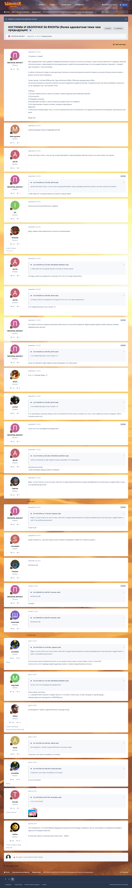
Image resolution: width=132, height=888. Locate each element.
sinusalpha (15, 546)
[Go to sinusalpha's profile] (15, 539)
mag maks (15, 685)
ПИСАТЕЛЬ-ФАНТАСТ (18, 36)
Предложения (47, 36)
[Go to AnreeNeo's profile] (15, 644)
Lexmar (15, 407)
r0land (15, 716)
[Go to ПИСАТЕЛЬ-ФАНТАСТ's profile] (9, 36)
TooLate (15, 802)
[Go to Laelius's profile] (15, 827)
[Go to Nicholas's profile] (15, 230)
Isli (15, 212)
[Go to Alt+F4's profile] (15, 154)
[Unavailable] (32, 809)
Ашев (15, 748)
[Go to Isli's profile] (15, 205)
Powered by (119, 884)
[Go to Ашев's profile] (15, 740)
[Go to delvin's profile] (15, 374)
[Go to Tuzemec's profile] (15, 564)
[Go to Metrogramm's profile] (15, 129)
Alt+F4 (15, 162)
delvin (15, 382)
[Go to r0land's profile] (15, 708)
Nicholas (15, 238)
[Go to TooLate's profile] (15, 794)
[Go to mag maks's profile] (15, 678)
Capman (15, 488)
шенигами (15, 622)
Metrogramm (15, 136)
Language (8, 884)
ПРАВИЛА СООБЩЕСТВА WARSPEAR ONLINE (22, 19)
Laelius (15, 834)
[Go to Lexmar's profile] (15, 399)
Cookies (44, 884)
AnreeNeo (15, 652)
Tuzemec (15, 571)
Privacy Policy (18, 884)
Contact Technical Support (32, 884)
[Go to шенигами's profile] (15, 615)
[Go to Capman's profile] (15, 481)
